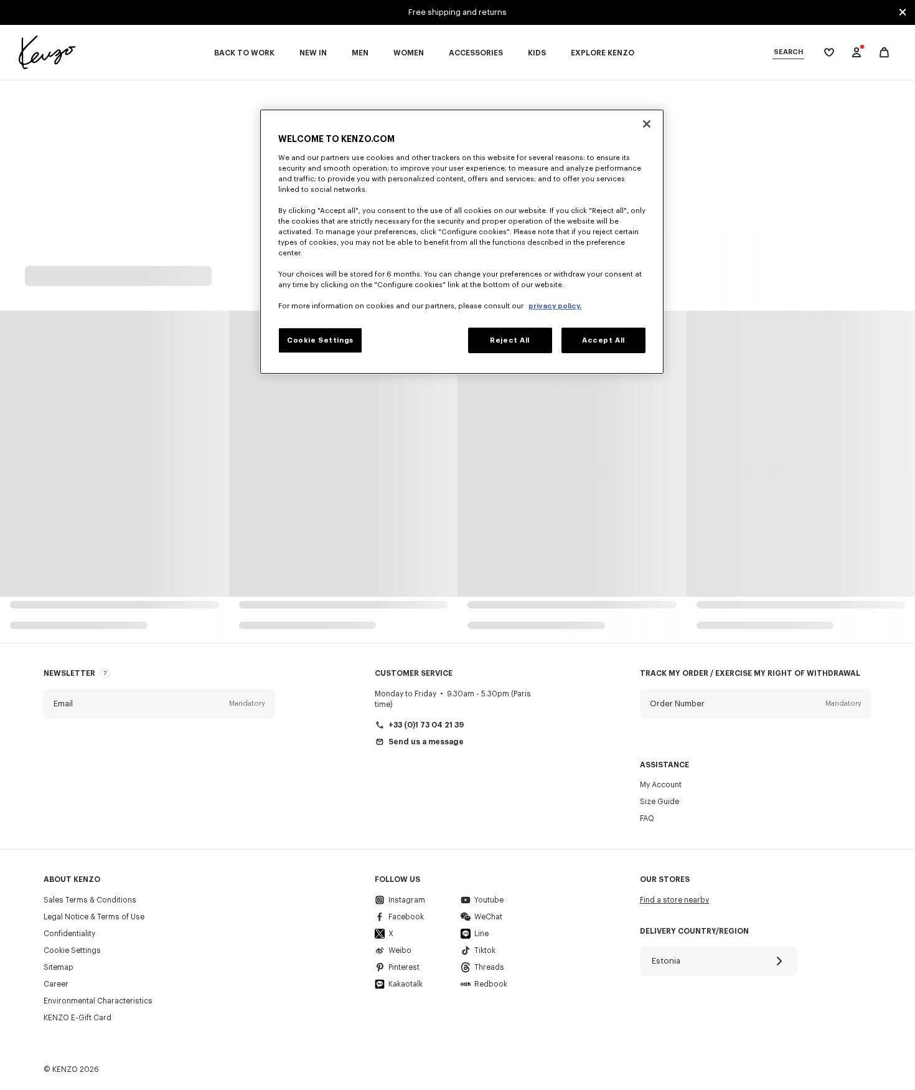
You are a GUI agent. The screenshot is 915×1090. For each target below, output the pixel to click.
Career (56, 984)
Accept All (603, 340)
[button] (159, 704)
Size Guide (659, 801)
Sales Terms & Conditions (90, 900)
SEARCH (788, 52)
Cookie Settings (72, 950)
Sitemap (58, 967)
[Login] (856, 52)
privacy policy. (554, 306)
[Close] (646, 124)
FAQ (647, 818)
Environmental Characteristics (98, 1001)
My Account (661, 785)
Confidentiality (69, 933)
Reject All (510, 340)
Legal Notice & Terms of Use (94, 917)
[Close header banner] (902, 12)
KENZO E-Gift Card (77, 1017)
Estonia (666, 961)
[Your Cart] (884, 52)
